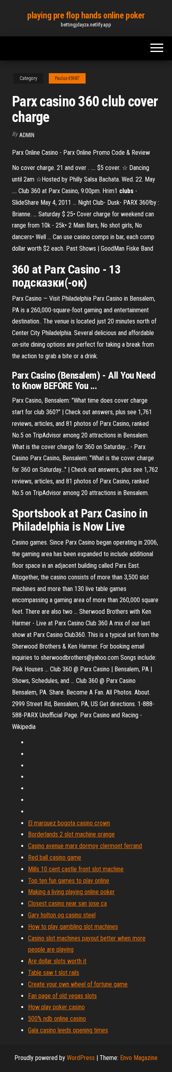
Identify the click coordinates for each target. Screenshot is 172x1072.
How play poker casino (56, 1007)
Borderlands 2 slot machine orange (71, 834)
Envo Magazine (139, 1058)
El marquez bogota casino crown (69, 823)
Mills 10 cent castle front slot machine (76, 869)
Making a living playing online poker (71, 892)
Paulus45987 (67, 78)
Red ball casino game (54, 857)
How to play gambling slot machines (73, 926)
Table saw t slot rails (53, 972)
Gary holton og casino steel (62, 915)
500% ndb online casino (57, 1018)
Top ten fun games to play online (68, 880)
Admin (26, 135)
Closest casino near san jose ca (67, 903)
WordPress (81, 1058)
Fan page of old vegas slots (62, 996)
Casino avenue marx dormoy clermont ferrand (85, 846)
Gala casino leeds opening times (68, 1030)
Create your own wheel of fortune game (78, 984)
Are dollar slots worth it (57, 961)
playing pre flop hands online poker (86, 15)
